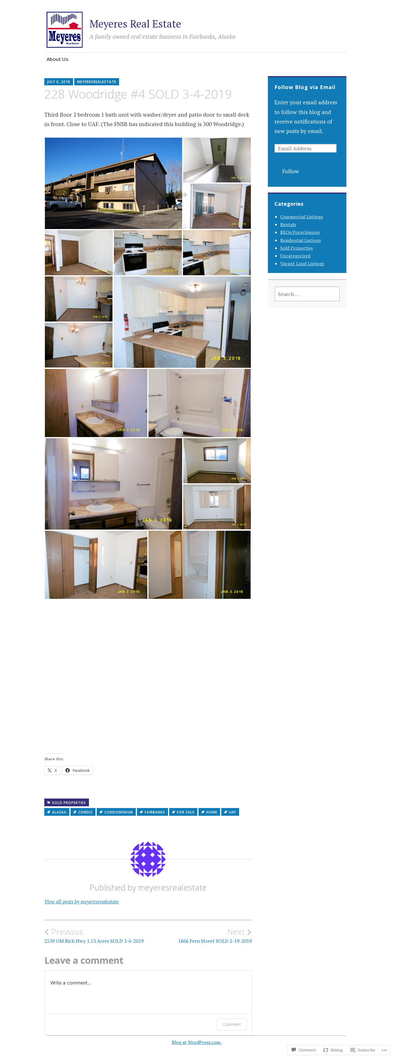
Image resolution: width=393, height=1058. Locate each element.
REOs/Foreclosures (300, 232)
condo (85, 812)
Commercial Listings (301, 216)
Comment (232, 1024)
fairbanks (155, 812)
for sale (185, 812)
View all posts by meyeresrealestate (81, 901)
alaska (59, 812)
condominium (118, 812)
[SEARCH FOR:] (307, 293)
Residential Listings (300, 240)
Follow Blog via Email (304, 87)
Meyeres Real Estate (135, 23)
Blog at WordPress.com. (197, 1042)
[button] (113, 183)
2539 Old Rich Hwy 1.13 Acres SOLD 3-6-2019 (94, 935)
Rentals (288, 224)
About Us (57, 59)
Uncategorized (295, 256)
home (211, 812)
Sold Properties (69, 802)
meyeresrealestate (96, 81)
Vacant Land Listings (302, 263)
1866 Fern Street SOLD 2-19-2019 (215, 935)
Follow (290, 171)
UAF (232, 812)
